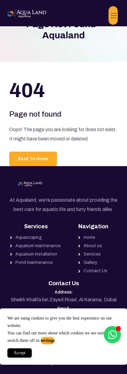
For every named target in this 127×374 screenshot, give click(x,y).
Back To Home (33, 159)
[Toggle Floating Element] (112, 334)
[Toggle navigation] (113, 15)
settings (48, 340)
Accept (20, 352)
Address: (64, 292)
